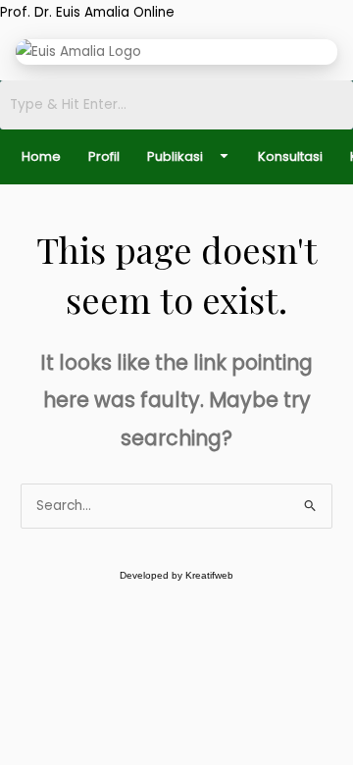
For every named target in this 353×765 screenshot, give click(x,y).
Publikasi (175, 156)
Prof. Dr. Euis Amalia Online (87, 12)
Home (41, 156)
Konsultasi (290, 156)
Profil (104, 156)
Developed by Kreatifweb (176, 575)
